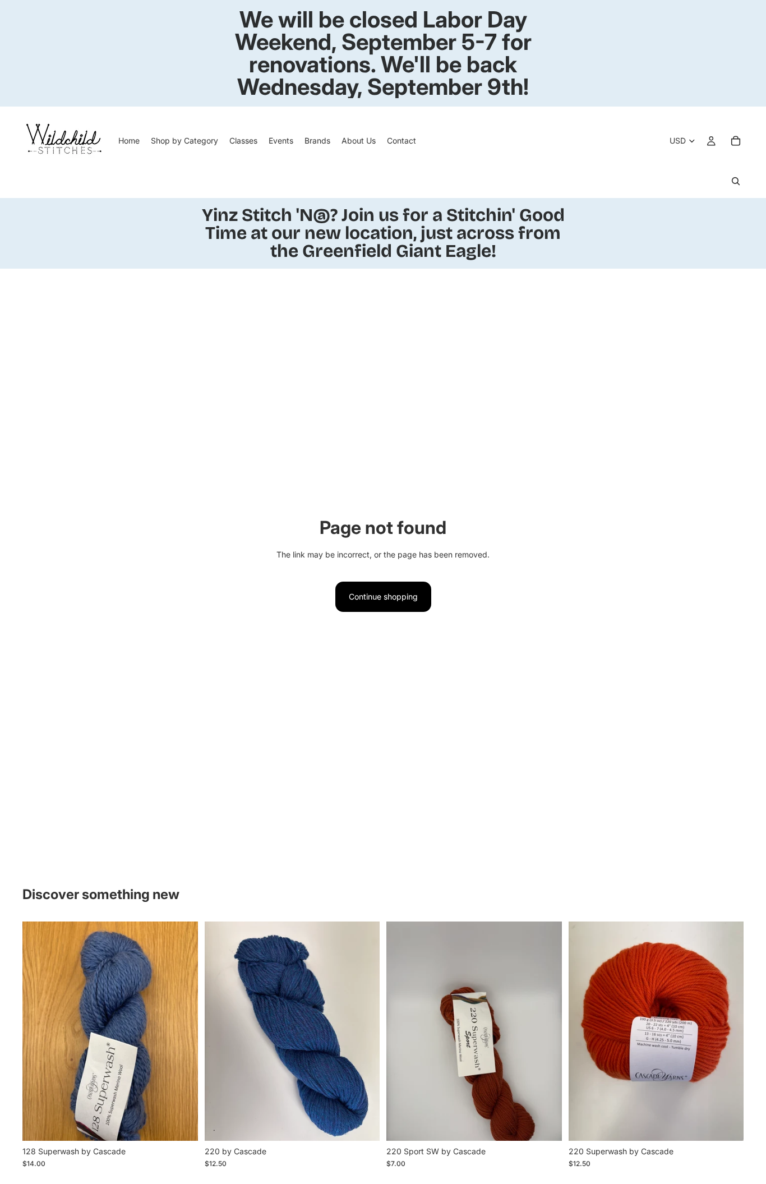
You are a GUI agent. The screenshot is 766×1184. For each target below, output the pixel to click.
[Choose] (180, 1123)
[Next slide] (181, 1031)
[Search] (735, 181)
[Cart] (735, 140)
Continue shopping (383, 596)
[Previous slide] (39, 1031)
